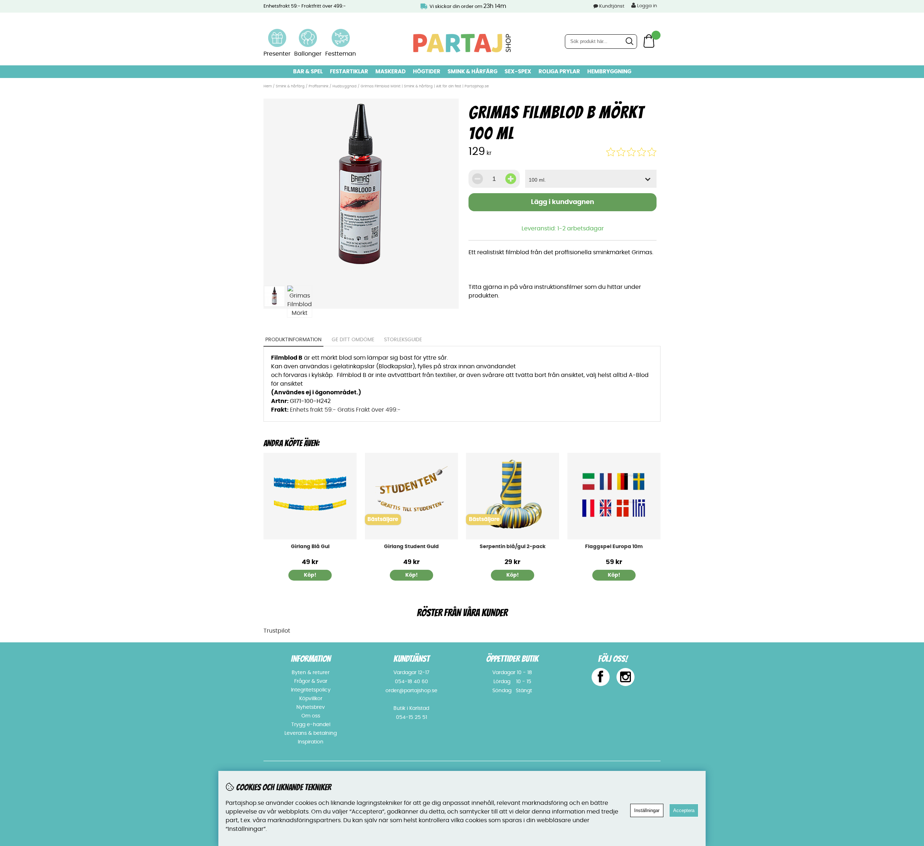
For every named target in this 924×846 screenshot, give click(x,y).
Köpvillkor (310, 698)
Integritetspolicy (311, 690)
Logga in (646, 6)
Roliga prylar (559, 71)
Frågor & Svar (310, 681)
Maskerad (390, 71)
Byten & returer (311, 672)
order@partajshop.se (411, 690)
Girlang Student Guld (411, 546)
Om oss (310, 716)
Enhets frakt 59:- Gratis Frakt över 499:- (345, 410)
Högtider (426, 71)
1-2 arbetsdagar (580, 228)
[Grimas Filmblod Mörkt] (361, 277)
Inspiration (310, 742)
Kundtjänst (611, 6)
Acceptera (683, 810)
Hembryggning (609, 71)
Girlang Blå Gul (310, 546)
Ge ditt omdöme (353, 339)
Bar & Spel (308, 71)
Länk (277, 33)
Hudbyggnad (344, 86)
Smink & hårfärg (472, 71)
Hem (267, 86)
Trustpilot (276, 631)
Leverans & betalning (310, 733)
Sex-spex (518, 71)
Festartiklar (349, 71)
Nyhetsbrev (310, 707)
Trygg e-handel (310, 724)
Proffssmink (318, 86)
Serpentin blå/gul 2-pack (513, 546)
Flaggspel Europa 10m (614, 546)
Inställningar (646, 810)
